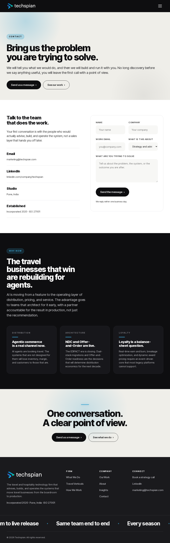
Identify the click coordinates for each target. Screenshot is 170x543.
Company (134, 122)
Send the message (111, 192)
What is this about (140, 139)
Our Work (104, 477)
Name (99, 122)
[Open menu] (160, 6)
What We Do (73, 477)
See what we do (102, 437)
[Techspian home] (21, 6)
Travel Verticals (75, 483)
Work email (103, 139)
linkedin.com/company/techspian (25, 176)
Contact (104, 496)
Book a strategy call (143, 477)
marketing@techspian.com (21, 159)
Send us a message (22, 84)
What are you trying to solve (115, 156)
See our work (55, 84)
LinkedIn (137, 483)
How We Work (74, 490)
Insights (103, 490)
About (102, 483)
